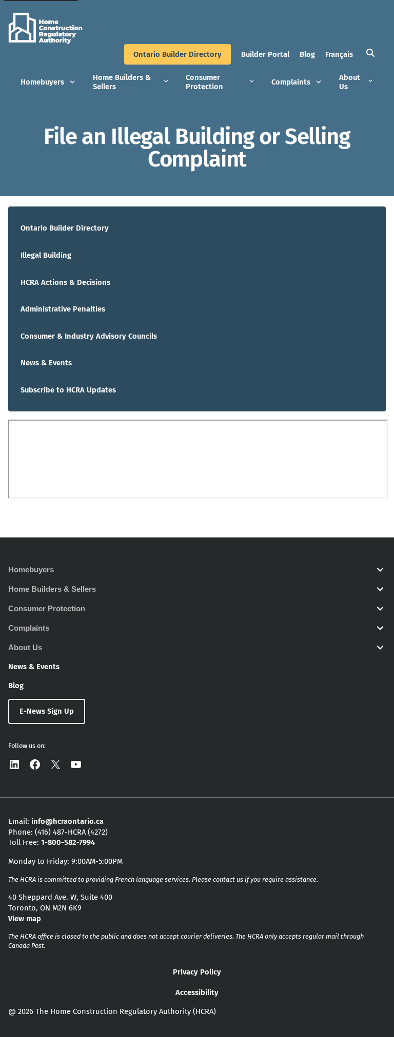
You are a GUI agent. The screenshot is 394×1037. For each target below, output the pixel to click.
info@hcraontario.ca (67, 821)
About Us (349, 82)
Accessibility (197, 992)
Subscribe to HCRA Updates (68, 390)
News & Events (46, 362)
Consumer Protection (204, 82)
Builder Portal (265, 54)
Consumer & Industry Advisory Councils (89, 336)
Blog (307, 54)
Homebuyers (42, 82)
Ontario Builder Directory (177, 54)
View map (24, 918)
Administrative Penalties (63, 309)
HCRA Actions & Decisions (65, 282)
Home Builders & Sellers (122, 82)
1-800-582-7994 (68, 842)
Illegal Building (46, 255)
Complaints (290, 82)
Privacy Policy (197, 972)
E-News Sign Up (46, 711)
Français (339, 54)
